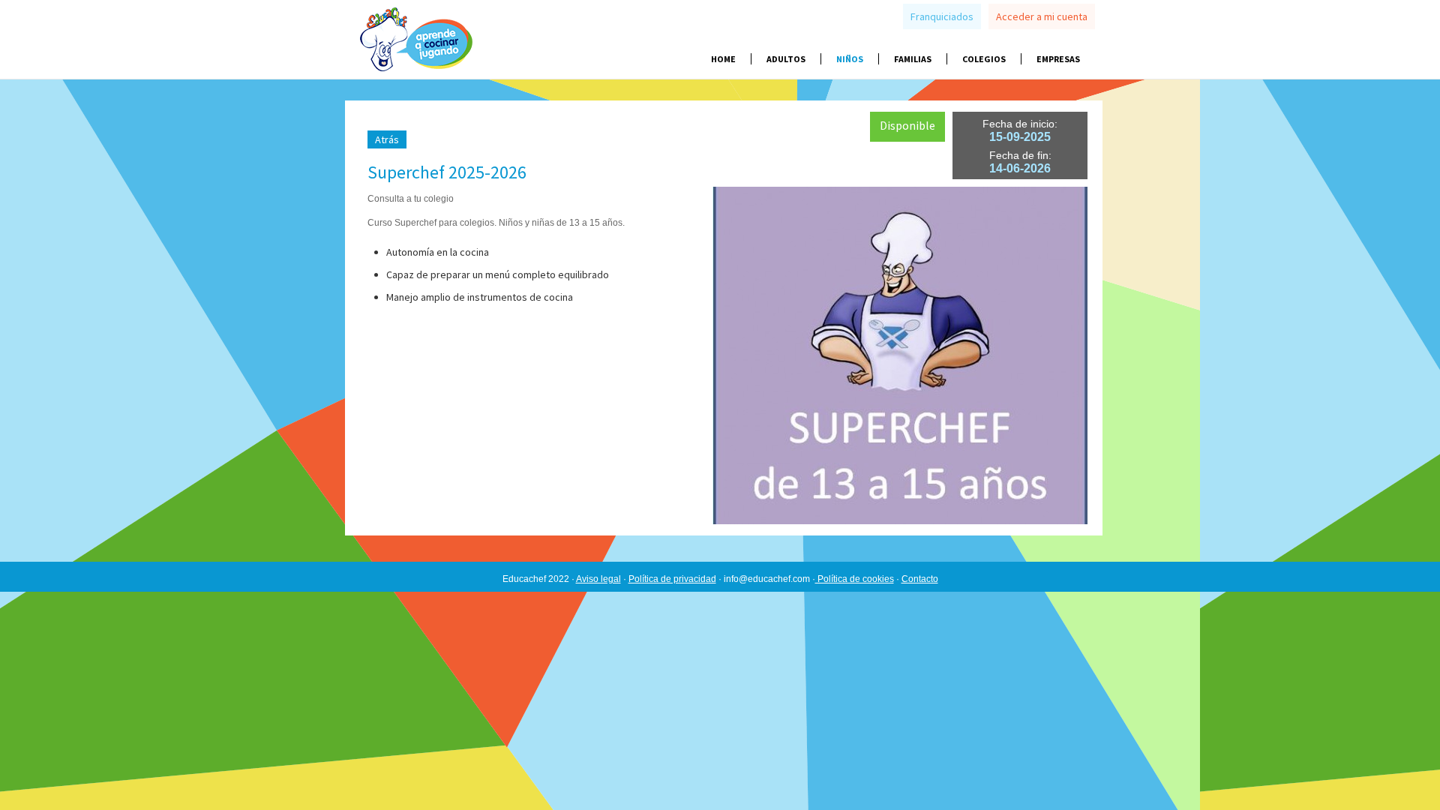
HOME (723, 58)
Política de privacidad (672, 579)
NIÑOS (849, 58)
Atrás (387, 139)
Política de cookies (854, 579)
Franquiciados (942, 16)
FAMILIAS (913, 58)
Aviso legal (598, 579)
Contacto (920, 579)
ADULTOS (786, 58)
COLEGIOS (984, 58)
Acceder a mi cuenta (1042, 16)
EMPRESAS (1058, 58)
